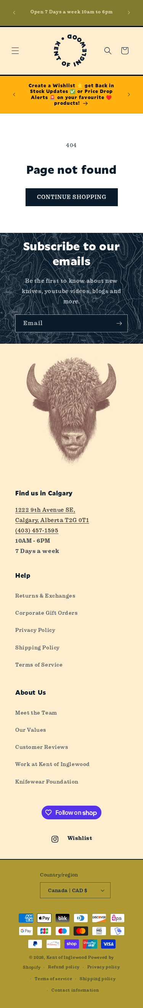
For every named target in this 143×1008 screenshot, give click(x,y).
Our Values (30, 730)
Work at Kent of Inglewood (52, 764)
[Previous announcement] (14, 12)
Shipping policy (98, 978)
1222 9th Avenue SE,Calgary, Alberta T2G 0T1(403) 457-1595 (52, 520)
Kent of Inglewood (67, 957)
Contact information (75, 990)
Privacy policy (103, 967)
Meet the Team (36, 713)
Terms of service (53, 978)
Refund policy (64, 967)
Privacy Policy (35, 630)
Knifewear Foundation (47, 782)
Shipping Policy (37, 647)
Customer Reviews (41, 747)
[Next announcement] (129, 12)
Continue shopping (71, 197)
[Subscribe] (119, 323)
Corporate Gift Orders (46, 613)
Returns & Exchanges (45, 596)
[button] (15, 50)
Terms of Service (39, 665)
